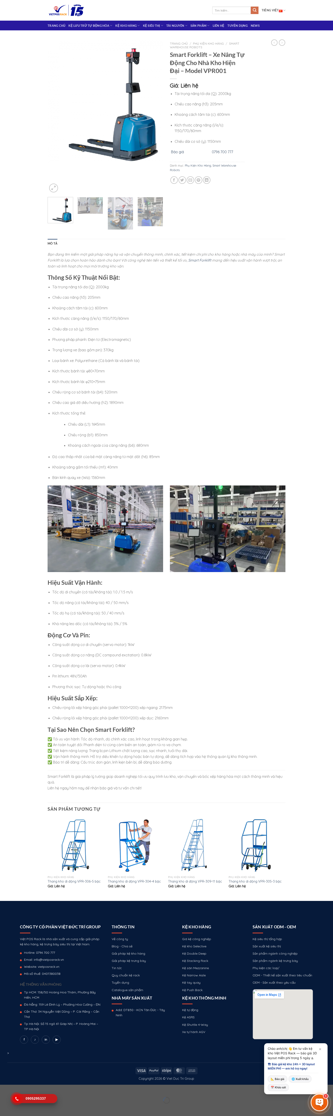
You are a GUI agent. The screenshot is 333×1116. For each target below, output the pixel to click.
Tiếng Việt (270, 10)
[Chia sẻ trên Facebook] (174, 180)
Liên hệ (218, 25)
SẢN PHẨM (198, 25)
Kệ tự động (190, 1010)
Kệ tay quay (191, 982)
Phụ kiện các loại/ (266, 968)
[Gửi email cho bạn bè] (190, 180)
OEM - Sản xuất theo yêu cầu (274, 982)
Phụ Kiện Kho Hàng (208, 43)
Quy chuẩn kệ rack (126, 975)
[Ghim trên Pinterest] (198, 180)
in (46, 1039)
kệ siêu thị (151, 25)
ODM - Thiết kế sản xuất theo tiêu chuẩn (282, 975)
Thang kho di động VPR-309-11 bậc (195, 881)
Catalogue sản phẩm (127, 990)
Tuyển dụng (237, 25)
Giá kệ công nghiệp (196, 939)
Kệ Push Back (192, 990)
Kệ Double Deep (194, 953)
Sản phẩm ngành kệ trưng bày (275, 961)
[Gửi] (254, 10)
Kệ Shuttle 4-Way (195, 1025)
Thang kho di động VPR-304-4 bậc (134, 881)
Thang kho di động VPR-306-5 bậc (74, 881)
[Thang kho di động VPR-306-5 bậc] (76, 845)
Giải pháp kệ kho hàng (128, 953)
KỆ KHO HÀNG (126, 25)
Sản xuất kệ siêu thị (267, 946)
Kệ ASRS (188, 1017)
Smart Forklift (199, 260)
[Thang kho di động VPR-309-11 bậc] (196, 845)
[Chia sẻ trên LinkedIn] (206, 180)
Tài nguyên (175, 25)
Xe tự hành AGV (193, 1032)
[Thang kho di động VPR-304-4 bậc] (136, 845)
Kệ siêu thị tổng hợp (267, 939)
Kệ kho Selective (194, 946)
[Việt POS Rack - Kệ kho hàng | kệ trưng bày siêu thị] (66, 10)
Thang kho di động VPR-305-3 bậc (255, 881)
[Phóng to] (53, 188)
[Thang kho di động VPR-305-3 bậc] (257, 845)
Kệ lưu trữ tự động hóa (88, 25)
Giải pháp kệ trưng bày (129, 961)
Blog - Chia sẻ (122, 946)
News (255, 25)
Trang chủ (56, 25)
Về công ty (120, 939)
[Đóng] (320, 1049)
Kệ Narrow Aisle (194, 975)
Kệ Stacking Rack (195, 961)
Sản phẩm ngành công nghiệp (275, 953)
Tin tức (117, 968)
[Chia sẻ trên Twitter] (182, 180)
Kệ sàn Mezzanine (195, 968)
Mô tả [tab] (52, 243)
